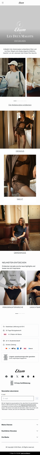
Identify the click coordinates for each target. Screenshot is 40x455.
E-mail (4, 394)
